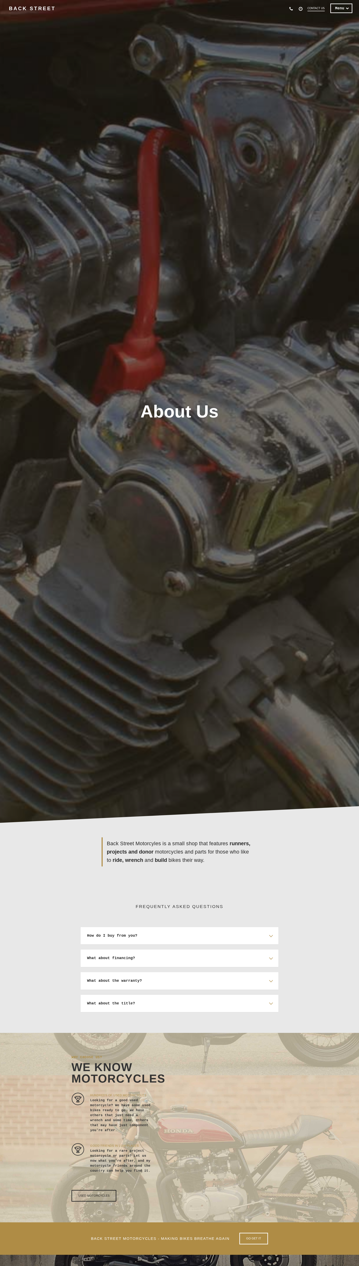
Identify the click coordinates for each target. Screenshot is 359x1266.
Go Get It (253, 1238)
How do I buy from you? (112, 936)
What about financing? (111, 958)
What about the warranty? (114, 981)
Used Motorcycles (93, 1195)
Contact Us (316, 8)
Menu (339, 8)
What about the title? (111, 1003)
